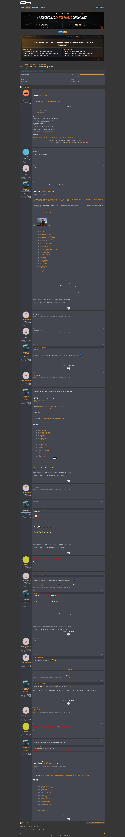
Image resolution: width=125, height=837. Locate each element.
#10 (103, 485)
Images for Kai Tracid (39, 193)
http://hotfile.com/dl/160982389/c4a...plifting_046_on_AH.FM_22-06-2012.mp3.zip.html (53, 137)
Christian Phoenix (64, 199)
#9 (103, 388)
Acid (99, 205)
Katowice (43, 101)
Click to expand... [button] (68, 669)
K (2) (88, 199)
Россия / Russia (85, 775)
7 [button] (73, 74)
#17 (103, 680)
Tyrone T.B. (63, 200)
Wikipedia (41, 231)
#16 (103, 654)
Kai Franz (92, 199)
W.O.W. (68, 200)
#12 (103, 556)
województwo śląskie (51, 101)
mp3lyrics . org (42, 252)
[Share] (102, 90)
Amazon (41, 257)
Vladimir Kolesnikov (60, 771)
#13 (103, 573)
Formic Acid (84, 199)
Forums (28, 7)
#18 (103, 707)
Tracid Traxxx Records (44, 243)
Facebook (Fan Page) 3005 (45, 236)
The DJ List (41, 233)
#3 (103, 165)
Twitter (81, 142)
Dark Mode (23, 833)
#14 (103, 590)
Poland (58, 101)
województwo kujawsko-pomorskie (53, 418)
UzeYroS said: (36, 593)
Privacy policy (93, 833)
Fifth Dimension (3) (43, 771)
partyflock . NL (42, 246)
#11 (103, 501)
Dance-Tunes (42, 263)
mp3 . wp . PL (42, 438)
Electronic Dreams (50, 406)
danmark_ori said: (37, 576)
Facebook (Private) (43, 110)
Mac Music (48, 200)
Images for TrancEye (39, 400)
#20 (103, 739)
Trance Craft (51, 771)
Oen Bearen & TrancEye (46, 408)
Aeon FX (47, 199)
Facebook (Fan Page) (43, 433)
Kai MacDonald (99, 199)
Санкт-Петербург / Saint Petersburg (50, 775)
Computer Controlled (75, 199)
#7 (103, 344)
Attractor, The (56, 199)
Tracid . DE (41, 242)
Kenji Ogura (37, 200)
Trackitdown (42, 267)
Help (98, 833)
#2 (103, 149)
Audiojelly (41, 258)
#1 (103, 90)
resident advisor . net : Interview (47, 249)
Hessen (47, 212)
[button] (39, 7)
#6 (103, 328)
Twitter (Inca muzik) (44, 809)
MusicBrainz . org (43, 248)
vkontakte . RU (43, 792)
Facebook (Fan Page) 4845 (45, 237)
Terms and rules (85, 833)
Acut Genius (41, 199)
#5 (103, 312)
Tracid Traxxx (45, 206)
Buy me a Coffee (44, 146)
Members (43, 7)
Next (28, 87)
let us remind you (69, 142)
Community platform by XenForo (62, 835)
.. (68, 308)
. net (40, 240)
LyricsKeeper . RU (43, 251)
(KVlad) (41, 789)
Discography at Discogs (46, 191)
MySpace (40, 112)
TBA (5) (54, 200)
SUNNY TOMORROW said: (39, 347)
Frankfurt (43, 212)
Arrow (51, 199)
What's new (35, 7)
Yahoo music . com (43, 254)
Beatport (41, 261)
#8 (103, 372)
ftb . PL (40, 439)
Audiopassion (41, 406)
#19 (103, 723)
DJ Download (42, 264)
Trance (93, 205)
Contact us (79, 833)
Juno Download (42, 266)
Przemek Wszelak (59, 406)
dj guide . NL (42, 245)
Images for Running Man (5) (41, 765)
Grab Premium (37, 146)
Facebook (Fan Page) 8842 (45, 239)
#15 (103, 638)
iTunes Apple (42, 260)
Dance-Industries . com (44, 436)
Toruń (42, 418)
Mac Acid (43, 200)
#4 (103, 181)
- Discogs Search (43, 95)
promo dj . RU (43, 790)
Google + (41, 435)
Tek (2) (57, 200)
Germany (52, 212)
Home (22, 7)
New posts (22, 9)
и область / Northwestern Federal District (69, 775)
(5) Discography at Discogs (49, 763)
